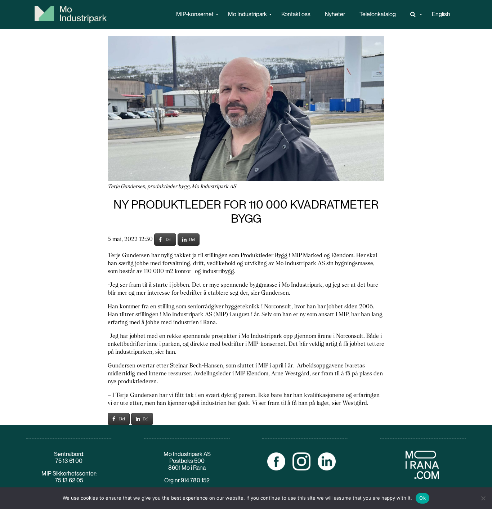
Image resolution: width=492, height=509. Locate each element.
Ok (422, 498)
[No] (483, 498)
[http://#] (414, 14)
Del (168, 239)
